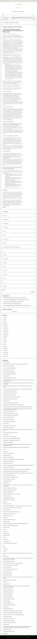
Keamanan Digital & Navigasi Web (8, 427)
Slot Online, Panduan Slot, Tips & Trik (9, 561)
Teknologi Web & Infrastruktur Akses (9, 620)
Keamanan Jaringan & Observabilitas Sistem (10, 432)
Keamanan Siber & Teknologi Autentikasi (9, 436)
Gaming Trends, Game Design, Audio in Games (10, 402)
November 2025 (5, 330)
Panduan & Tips (5, 451)
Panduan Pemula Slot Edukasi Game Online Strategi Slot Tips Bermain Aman (15, 471)
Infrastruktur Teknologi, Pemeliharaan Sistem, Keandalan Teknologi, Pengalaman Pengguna (17, 406)
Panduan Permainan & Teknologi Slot (9, 479)
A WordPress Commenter (7, 311)
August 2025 (5, 336)
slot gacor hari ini (6, 219)
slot (3, 250)
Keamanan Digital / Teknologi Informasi (9, 425)
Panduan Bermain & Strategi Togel (8, 461)
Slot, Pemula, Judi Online (7, 567)
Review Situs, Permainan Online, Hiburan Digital (10, 525)
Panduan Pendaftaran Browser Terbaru (9, 475)
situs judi (4, 529)
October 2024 (5, 356)
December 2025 (5, 328)
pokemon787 (5, 517)
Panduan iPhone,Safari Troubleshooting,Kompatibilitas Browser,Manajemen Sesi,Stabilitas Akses (18, 465)
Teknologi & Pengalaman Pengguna (8, 598)
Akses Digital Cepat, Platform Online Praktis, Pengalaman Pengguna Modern (15, 364)
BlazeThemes (28, 637)
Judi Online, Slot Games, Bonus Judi (9, 411)
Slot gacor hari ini (6, 239)
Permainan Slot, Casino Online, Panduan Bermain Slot (11, 511)
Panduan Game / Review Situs (8, 463)
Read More (4, 207)
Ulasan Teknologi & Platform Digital (9, 631)
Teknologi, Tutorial (6, 624)
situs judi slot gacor (6, 533)
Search (3, 289)
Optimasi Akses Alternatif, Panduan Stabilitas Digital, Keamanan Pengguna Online (16, 447)
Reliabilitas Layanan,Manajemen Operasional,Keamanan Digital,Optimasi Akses (16, 523)
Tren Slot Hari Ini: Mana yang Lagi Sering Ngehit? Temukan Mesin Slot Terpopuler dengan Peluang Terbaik (13, 30)
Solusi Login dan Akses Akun (8, 571)
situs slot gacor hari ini (7, 541)
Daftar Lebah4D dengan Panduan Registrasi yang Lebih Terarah (13, 301)
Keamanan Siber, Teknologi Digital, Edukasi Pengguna (11, 438)
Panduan (4, 449)
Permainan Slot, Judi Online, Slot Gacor (9, 513)
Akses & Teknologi (6, 362)
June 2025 (4, 340)
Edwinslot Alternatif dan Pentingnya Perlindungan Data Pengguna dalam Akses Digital (17, 305)
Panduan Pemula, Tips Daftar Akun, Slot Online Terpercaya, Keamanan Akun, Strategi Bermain (18, 473)
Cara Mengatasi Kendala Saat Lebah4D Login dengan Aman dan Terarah (14, 297)
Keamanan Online (6, 434)
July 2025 (4, 338)
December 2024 (5, 352)
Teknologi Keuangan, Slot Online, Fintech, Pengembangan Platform (13, 614)
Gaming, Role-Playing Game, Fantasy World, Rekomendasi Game (13, 404)
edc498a (5, 33)
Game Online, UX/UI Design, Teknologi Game (10, 398)
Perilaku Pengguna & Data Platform (8, 497)
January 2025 (5, 350)
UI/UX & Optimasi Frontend (7, 629)
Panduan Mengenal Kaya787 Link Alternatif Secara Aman (12, 303)
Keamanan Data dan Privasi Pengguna (9, 421)
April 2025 (4, 344)
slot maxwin (5, 270)
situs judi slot (5, 531)
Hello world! (15, 311)
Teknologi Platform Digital (7, 616)
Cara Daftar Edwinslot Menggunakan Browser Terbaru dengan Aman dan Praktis (20, 17)
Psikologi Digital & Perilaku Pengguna (9, 519)
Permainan (5, 501)
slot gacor (4, 215)
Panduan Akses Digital (6, 455)
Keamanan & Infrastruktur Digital (8, 417)
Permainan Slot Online (6, 509)
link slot (4, 231)
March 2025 (5, 346)
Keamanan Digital (6, 423)
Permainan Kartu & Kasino (7, 503)
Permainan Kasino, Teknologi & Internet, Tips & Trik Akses (12, 507)
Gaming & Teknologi (6, 400)
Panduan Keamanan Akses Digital (8, 467)
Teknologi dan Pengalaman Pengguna (9, 604)
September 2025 (5, 334)
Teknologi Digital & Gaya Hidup (8, 608)
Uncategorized (5, 633)
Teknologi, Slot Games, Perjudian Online (9, 622)
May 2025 (4, 342)
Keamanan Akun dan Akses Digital (8, 419)
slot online (5, 551)
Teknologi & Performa (6, 600)
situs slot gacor (5, 223)
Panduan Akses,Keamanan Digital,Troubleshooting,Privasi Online (13, 459)
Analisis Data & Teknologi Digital (8, 366)
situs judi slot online (6, 535)
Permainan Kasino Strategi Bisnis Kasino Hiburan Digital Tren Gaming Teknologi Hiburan (17, 505)
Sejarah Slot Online (6, 527)
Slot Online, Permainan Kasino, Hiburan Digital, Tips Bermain (12, 563)
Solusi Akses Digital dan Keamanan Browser (10, 569)
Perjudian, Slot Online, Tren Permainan (9, 499)
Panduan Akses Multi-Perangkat (8, 457)
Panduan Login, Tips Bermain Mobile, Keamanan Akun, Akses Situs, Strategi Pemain (16, 469)
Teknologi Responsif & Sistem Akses (9, 618)
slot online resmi (6, 556)
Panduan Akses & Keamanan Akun (8, 453)
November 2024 (5, 354)
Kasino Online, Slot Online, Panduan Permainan (10, 413)
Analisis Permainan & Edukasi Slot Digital (9, 368)
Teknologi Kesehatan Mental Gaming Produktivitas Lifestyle (12, 612)
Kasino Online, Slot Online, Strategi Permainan (10, 415)
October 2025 (5, 332)
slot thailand (5, 274)
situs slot (4, 243)
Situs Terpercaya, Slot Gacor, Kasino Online (10, 543)
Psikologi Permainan (6, 521)
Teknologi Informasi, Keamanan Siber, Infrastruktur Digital (12, 610)
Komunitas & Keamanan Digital (8, 442)
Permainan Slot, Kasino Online (8, 515)
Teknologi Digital (6, 606)
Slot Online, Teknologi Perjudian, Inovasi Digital (10, 565)
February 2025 (5, 348)
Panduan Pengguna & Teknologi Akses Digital (10, 477)
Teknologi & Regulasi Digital (7, 602)
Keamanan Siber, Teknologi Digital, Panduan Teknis (11, 440)
